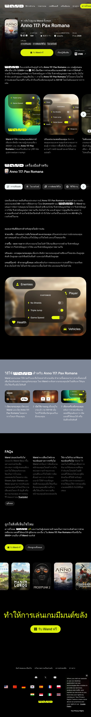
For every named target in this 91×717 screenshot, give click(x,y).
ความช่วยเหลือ (61, 668)
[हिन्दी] (32, 694)
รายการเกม (42, 6)
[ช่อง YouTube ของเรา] (55, 677)
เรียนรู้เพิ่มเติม (63, 52)
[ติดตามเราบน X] (45, 677)
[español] (41, 686)
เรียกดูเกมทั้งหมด (35, 547)
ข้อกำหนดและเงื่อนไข (24, 668)
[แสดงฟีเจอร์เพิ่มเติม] (83, 114)
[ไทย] (59, 694)
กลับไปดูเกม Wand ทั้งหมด (37, 20)
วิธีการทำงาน (30, 6)
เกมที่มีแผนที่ (53, 6)
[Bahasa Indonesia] (41, 694)
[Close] (86, 675)
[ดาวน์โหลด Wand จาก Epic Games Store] (79, 54)
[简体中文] (15, 686)
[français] (50, 686)
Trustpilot (23, 497)
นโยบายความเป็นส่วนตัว (44, 668)
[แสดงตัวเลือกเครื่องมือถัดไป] (83, 186)
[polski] (59, 686)
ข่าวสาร (76, 6)
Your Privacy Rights (77, 711)
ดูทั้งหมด (10, 503)
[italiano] (50, 694)
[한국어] (32, 686)
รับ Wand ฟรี (38, 52)
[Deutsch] (23, 686)
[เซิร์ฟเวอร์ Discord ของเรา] (36, 677)
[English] (6, 686)
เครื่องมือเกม (65, 6)
